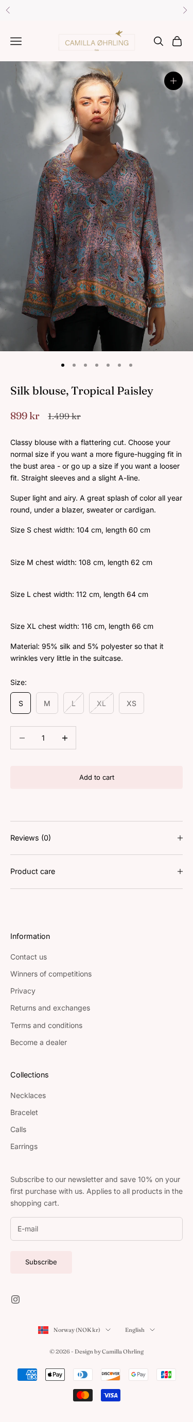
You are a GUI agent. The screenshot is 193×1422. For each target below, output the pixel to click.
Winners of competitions (51, 973)
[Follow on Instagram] (15, 1299)
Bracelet (24, 1112)
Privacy (23, 990)
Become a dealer (38, 1042)
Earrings (24, 1146)
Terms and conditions (46, 1025)
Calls (18, 1129)
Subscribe (41, 1262)
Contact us (28, 956)
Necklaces (28, 1095)
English (135, 1329)
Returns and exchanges (50, 1007)
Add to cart (96, 777)
